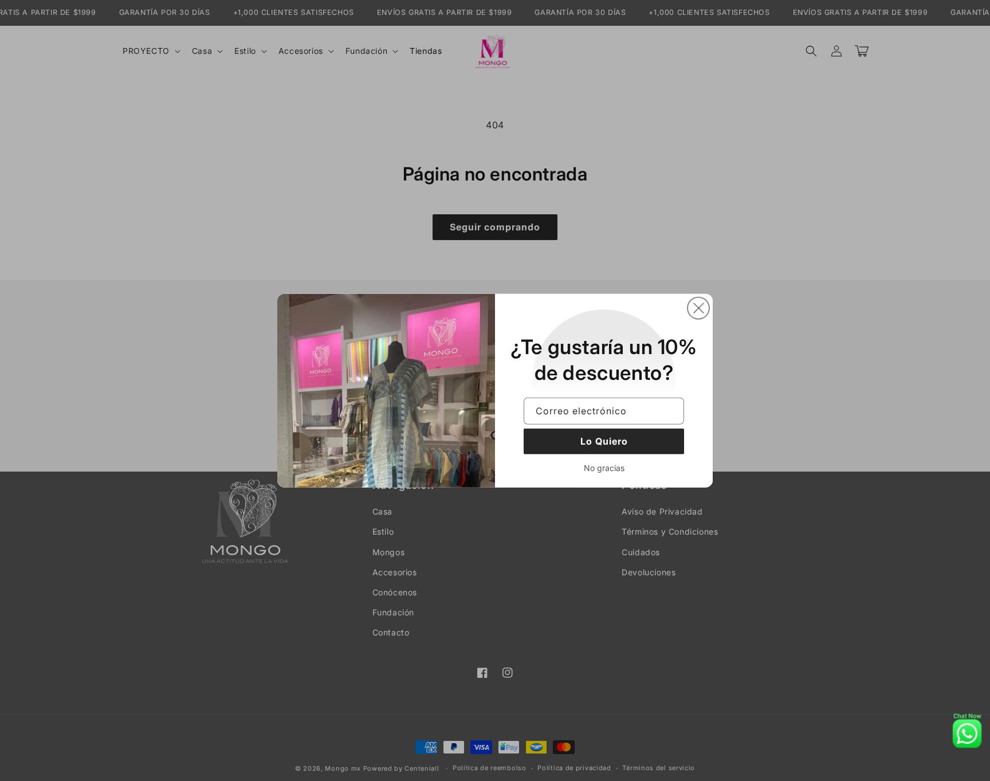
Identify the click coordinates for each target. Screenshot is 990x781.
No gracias (604, 468)
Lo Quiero (604, 441)
